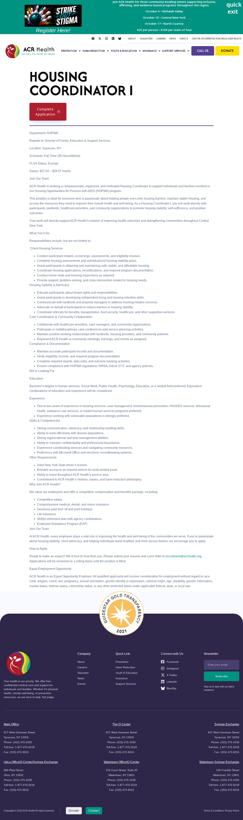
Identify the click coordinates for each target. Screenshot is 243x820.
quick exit (234, 7)
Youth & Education (124, 51)
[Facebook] (93, 39)
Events (184, 38)
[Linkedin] (113, 39)
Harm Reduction (94, 51)
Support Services (173, 51)
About (132, 38)
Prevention (69, 51)
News (173, 38)
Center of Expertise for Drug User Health (216, 38)
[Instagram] (106, 39)
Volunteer (146, 38)
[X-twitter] (100, 39)
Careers (161, 38)
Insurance (149, 51)
